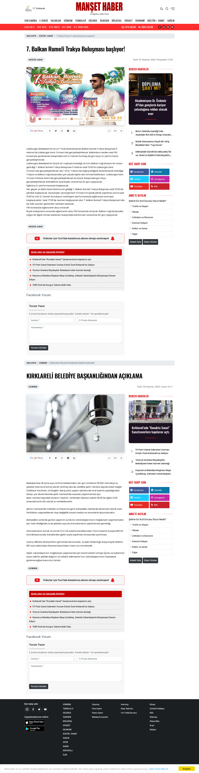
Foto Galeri (97, 709)
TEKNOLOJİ (80, 20)
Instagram (159, 179)
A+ (115, 131)
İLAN (65, 755)
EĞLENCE (93, 20)
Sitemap (153, 717)
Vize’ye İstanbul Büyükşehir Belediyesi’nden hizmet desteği (61, 270)
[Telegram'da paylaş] (68, 130)
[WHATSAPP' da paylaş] (62, 130)
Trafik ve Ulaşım (140, 206)
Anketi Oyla (135, 242)
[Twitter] (39, 709)
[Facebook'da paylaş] (49, 130)
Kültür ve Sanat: (140, 228)
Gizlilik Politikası (157, 709)
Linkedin (158, 172)
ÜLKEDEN (104, 20)
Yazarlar (96, 704)
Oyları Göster (150, 242)
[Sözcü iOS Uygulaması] (41, 722)
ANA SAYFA (31, 36)
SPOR (65, 742)
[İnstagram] (27, 709)
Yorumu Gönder (38, 347)
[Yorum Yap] (109, 130)
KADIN (65, 746)
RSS (155, 186)
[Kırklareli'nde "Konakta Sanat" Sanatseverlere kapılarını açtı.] (151, 412)
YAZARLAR (56, 20)
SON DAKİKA (30, 20)
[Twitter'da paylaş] (55, 130)
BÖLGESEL (117, 20)
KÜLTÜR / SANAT (156, 20)
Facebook (138, 172)
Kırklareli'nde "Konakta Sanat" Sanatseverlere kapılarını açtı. (62, 259)
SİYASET (128, 20)
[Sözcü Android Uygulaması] (41, 729)
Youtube (138, 186)
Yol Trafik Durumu (129, 713)
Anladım (187, 768)
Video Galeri (97, 713)
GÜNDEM (68, 20)
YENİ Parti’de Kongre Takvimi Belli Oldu (51, 285)
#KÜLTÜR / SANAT (35, 60)
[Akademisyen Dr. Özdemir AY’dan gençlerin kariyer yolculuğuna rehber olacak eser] (151, 85)
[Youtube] (45, 709)
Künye (152, 704)
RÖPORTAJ (68, 750)
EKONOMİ (140, 20)
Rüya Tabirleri (127, 709)
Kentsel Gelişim (140, 223)
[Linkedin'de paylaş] (74, 130)
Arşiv (152, 725)
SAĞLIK (171, 20)
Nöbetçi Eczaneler (100, 717)
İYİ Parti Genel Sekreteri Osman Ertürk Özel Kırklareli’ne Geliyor (63, 265)
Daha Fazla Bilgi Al (158, 768)
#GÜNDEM (32, 387)
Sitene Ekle (154, 721)
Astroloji (125, 704)
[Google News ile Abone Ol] (36, 130)
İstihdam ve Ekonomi (142, 217)
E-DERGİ (44, 20)
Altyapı (135, 212)
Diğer (135, 234)
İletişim (153, 730)
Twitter (137, 179)
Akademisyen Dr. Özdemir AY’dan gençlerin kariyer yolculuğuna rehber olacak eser (150, 107)
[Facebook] (33, 709)
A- (121, 131)
